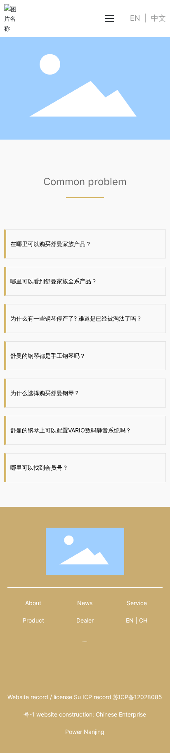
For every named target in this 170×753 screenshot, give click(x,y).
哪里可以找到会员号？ (39, 467)
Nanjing (94, 731)
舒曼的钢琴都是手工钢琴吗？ (47, 355)
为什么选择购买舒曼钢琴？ (45, 392)
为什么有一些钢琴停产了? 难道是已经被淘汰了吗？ (76, 318)
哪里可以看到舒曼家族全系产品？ (53, 281)
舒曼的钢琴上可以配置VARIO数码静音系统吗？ (70, 430)
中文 (158, 18)
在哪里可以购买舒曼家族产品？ (50, 243)
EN (135, 18)
